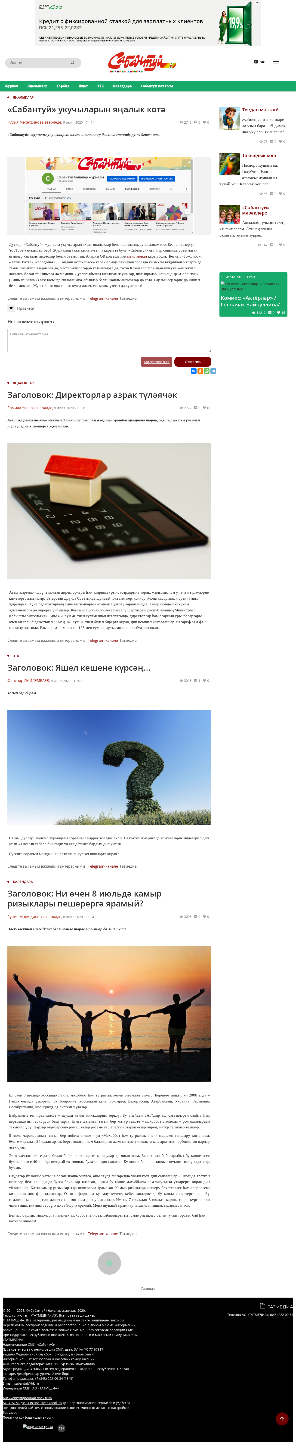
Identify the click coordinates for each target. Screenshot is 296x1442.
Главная (148, 1288)
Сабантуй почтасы (157, 86)
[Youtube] (254, 63)
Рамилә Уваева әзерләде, (30, 407)
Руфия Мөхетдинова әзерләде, (34, 122)
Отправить (193, 362)
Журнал (11, 86)
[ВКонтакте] (194, 371)
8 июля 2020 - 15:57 (66, 681)
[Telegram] (213, 371)
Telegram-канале (103, 298)
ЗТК (100, 86)
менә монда (137, 256)
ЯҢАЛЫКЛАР (23, 97)
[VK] (261, 63)
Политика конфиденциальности (28, 1417)
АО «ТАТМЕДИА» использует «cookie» (32, 1403)
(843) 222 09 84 (281, 1314)
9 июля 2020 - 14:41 (78, 122)
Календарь (122, 86)
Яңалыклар (38, 86)
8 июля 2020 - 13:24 (78, 917)
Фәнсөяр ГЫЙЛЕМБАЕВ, (28, 680)
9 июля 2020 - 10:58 (69, 408)
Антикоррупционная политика (27, 1398)
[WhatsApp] (207, 371)
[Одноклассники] (200, 371)
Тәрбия (63, 86)
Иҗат (83, 86)
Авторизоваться (157, 362)
